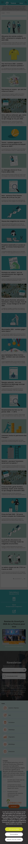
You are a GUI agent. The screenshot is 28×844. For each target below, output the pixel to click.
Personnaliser (14, 834)
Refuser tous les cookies (14, 839)
